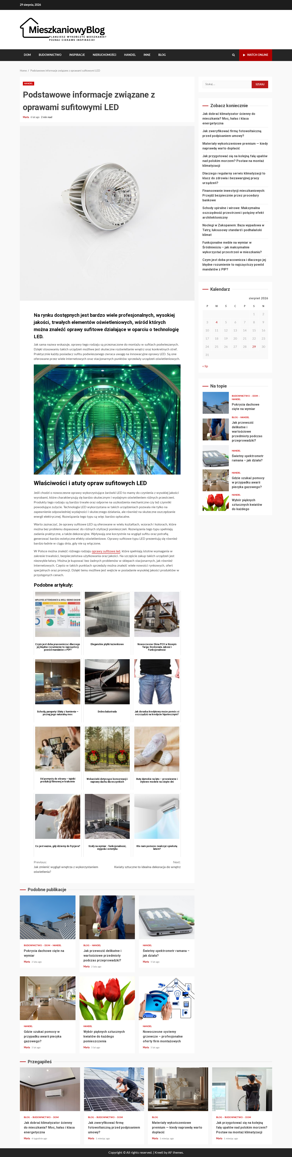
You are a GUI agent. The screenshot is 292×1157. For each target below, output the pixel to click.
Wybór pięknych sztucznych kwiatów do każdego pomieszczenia (107, 998)
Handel (130, 55)
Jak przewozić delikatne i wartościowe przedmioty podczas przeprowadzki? (107, 917)
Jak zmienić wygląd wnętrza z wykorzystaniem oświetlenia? (66, 867)
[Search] (233, 55)
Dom (27, 55)
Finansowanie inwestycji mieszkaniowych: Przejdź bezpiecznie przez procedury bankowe (233, 195)
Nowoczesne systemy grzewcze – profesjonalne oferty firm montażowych (166, 998)
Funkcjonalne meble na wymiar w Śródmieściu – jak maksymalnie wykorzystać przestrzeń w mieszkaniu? (232, 247)
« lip (205, 366)
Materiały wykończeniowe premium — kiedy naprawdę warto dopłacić (178, 1089)
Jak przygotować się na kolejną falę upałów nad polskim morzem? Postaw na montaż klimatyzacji (234, 161)
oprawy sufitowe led (106, 551)
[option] (235, 404)
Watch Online (257, 55)
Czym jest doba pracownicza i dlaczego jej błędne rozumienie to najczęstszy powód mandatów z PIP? (234, 264)
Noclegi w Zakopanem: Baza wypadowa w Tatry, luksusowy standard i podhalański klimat (233, 230)
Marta (26, 117)
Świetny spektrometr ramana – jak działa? (166, 917)
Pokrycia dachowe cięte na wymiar (47, 917)
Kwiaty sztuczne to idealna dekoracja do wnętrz (147, 865)
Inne (147, 55)
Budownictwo (50, 55)
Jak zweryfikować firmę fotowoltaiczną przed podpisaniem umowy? (114, 1089)
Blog (162, 55)
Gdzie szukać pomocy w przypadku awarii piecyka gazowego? (47, 998)
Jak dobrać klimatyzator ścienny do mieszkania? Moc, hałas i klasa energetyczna (228, 118)
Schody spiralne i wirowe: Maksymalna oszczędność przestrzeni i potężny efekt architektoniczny (233, 212)
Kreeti (159, 1152)
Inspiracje (77, 55)
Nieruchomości (104, 55)
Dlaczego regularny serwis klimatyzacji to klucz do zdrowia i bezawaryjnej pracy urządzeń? (233, 178)
